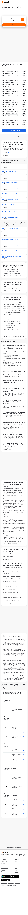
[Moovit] (5, 2)
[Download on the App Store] (14, 876)
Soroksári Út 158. (7, 584)
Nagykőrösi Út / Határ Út (8, 559)
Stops (16, 868)
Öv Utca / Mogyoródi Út (8, 595)
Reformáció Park (17, 597)
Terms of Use (4, 883)
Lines (16, 861)
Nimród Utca (12, 589)
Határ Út (13, 576)
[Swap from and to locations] (22, 19)
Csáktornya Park (7, 581)
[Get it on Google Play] (5, 876)
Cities (16, 870)
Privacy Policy (11, 883)
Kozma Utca (6, 578)
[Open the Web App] (5, 880)
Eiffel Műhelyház (7, 600)
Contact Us (17, 883)
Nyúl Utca (18, 576)
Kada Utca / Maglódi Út (15, 578)
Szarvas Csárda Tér (7, 597)
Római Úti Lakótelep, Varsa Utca (10, 592)
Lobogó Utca (6, 553)
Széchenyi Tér (15, 581)
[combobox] (14, 18)
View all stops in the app (14, 130)
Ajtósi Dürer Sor (15, 600)
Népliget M (5, 589)
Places (16, 863)
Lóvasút (18, 586)
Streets (16, 865)
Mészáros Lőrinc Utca (8, 556)
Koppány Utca (6, 576)
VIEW (17, 269)
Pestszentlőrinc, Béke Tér (9, 603)
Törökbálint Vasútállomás (9, 586)
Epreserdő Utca (6, 567)
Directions (17, 872)
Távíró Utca (12, 553)
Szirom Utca (19, 603)
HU (3, 871)
